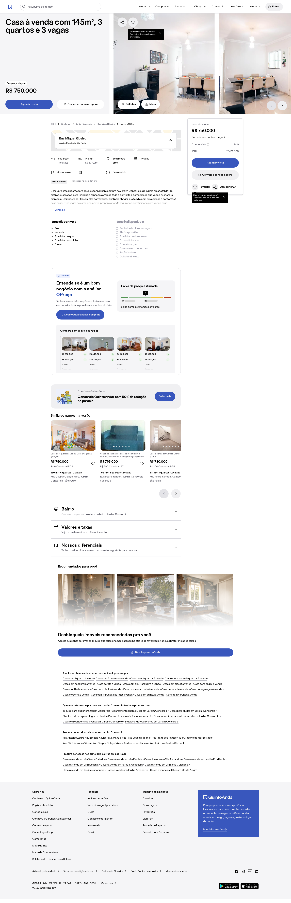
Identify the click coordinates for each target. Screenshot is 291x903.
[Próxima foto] (90, 435)
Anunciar (180, 7)
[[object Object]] (160, 33)
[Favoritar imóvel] (133, 22)
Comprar (160, 7)
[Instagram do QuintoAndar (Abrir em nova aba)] (243, 871)
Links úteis (235, 7)
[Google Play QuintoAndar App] (229, 886)
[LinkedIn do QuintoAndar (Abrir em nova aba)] (257, 871)
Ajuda (253, 7)
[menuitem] (144, 7)
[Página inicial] (10, 6)
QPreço (198, 7)
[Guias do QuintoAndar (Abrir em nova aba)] (250, 871)
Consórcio (218, 7)
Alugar (143, 7)
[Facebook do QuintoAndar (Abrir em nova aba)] (236, 871)
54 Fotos (131, 104)
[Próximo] (282, 105)
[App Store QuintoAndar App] (249, 886)
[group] (73, 452)
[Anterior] (271, 105)
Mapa (152, 104)
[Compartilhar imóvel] (122, 22)
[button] (116, 511)
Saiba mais (165, 396)
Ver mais (60, 210)
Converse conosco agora (83, 104)
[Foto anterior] (56, 435)
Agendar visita (29, 104)
